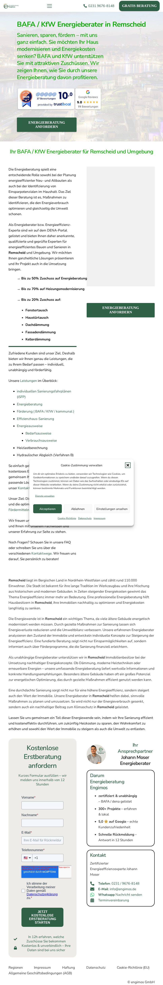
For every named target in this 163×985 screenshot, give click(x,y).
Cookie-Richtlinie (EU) (133, 967)
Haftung (68, 967)
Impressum (99, 518)
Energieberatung (29, 404)
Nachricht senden (120, 894)
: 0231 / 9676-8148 (118, 883)
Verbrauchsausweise (41, 440)
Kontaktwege (41, 553)
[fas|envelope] (94, 889)
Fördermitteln (19, 510)
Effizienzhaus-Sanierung (35, 419)
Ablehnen (78, 509)
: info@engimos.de (117, 889)
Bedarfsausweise (38, 433)
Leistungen (28, 380)
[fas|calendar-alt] (94, 900)
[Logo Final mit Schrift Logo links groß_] (10, 6)
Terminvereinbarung (113, 900)
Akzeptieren (47, 509)
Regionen (16, 967)
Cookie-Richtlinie (67, 518)
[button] (128, 465)
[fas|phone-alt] (94, 884)
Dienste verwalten (44, 495)
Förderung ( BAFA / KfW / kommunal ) (45, 411)
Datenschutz (85, 518)
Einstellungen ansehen (112, 509)
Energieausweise (30, 426)
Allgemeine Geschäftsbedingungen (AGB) (40, 973)
